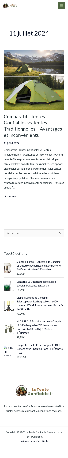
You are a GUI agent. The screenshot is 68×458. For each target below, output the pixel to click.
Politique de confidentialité (34, 440)
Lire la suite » (11, 196)
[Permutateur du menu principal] (61, 5)
